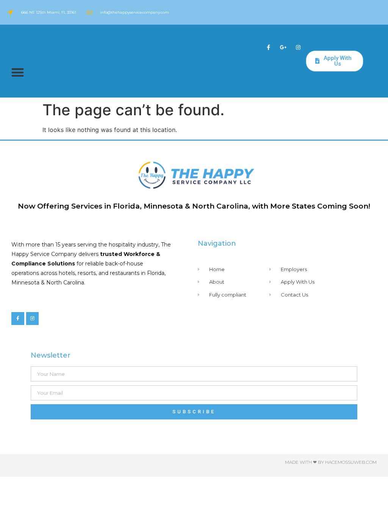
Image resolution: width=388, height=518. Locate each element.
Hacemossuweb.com (351, 462)
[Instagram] (298, 47)
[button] (18, 72)
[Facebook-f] (268, 47)
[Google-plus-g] (283, 47)
